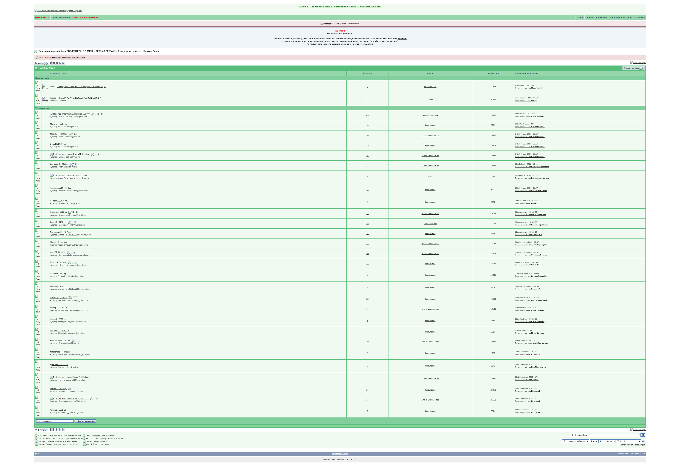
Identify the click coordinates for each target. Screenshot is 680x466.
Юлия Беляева (537, 116)
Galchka (535, 380)
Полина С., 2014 (79, 175)
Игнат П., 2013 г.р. (80, 398)
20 (367, 342)
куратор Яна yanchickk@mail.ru (64, 367)
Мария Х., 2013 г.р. (58, 388)
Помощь (640, 17)
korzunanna (430, 125)
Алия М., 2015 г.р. (58, 252)
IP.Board (338, 460)
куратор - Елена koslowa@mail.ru (65, 137)
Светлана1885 (430, 223)
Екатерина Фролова (540, 167)
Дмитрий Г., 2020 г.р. (59, 364)
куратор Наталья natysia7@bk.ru (65, 203)
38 (367, 135)
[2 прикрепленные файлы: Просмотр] (61, 114)
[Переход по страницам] (92, 114)
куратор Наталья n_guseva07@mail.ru (67, 391)
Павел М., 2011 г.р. (58, 274)
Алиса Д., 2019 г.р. (58, 319)
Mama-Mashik (430, 87)
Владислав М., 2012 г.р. (60, 232)
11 (368, 189)
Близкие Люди (151, 51)
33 (367, 299)
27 (367, 390)
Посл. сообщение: (523, 88)
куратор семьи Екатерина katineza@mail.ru (69, 178)
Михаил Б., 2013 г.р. (59, 242)
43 (367, 115)
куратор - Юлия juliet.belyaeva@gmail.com (68, 117)
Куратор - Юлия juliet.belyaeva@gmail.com (68, 310)
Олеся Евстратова (539, 343)
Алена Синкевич (430, 115)
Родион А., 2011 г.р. (58, 212)
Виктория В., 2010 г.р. (59, 330)
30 (367, 253)
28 (367, 223)
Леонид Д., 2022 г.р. (58, 286)
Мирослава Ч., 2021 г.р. (60, 352)
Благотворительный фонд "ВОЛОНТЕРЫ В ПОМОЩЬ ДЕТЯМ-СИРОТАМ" (77, 51)
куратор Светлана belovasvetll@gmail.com (69, 191)
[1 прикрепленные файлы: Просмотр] (61, 154)
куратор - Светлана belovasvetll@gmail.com (69, 255)
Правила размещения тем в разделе (67, 57)
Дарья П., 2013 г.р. (58, 222)
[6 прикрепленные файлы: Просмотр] (61, 175)
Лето (430, 177)
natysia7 (535, 203)
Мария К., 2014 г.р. (80, 377)
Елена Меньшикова (430, 135)
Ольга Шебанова (538, 215)
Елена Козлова (538, 126)
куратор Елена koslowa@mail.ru (64, 127)
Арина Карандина (539, 245)
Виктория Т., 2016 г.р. (59, 164)
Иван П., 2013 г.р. (58, 144)
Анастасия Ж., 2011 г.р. (60, 340)
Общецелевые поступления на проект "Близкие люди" (81, 87)
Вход (344, 24)
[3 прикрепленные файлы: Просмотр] (61, 377)
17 (367, 309)
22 (367, 165)
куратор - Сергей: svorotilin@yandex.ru (67, 225)
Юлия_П (535, 265)
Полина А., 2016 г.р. (59, 201)
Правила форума (61, 17)
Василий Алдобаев (539, 276)
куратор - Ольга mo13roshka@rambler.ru (68, 215)
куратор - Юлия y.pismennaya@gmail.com (68, 265)
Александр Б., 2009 (81, 114)
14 (367, 125)
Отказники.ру (42, 17)
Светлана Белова (539, 191)
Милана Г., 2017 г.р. (58, 124)
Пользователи (617, 17)
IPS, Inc (352, 460)
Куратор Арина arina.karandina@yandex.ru (69, 245)
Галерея (590, 17)
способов (402, 39)
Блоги (580, 17)
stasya (430, 99)
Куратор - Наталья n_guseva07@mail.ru (68, 401)
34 (367, 155)
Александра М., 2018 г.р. (61, 188)
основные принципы (59, 101)
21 (367, 213)
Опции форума (631, 68)
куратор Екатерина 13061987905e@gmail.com (70, 235)
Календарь (602, 17)
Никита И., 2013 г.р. (81, 154)
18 (367, 244)
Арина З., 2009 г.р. (58, 410)
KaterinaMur (536, 235)
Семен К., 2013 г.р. (58, 262)
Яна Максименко (538, 367)
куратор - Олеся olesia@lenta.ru (64, 343)
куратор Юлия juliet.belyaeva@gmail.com (68, 322)
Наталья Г (535, 391)
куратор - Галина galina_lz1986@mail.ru (67, 380)
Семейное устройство (129, 51)
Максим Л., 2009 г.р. (59, 134)
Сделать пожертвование (85, 17)
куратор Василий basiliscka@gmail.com (67, 276)
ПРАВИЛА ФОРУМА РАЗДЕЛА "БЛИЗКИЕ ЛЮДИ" (79, 98)
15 (367, 145)
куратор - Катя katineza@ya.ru (63, 167)
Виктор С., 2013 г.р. (58, 308)
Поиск (630, 17)
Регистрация (353, 24)
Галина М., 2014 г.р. (58, 298)
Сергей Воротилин (539, 225)
